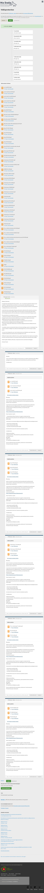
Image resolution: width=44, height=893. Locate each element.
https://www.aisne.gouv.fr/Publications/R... (14, 411)
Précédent (3, 808)
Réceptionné (7, 298)
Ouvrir (6, 88)
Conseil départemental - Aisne (6, 815)
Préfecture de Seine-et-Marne (6, 830)
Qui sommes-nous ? (4, 873)
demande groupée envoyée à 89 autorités (22, 805)
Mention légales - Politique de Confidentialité (8, 875)
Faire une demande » (6, 788)
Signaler (35, 348)
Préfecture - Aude (4, 823)
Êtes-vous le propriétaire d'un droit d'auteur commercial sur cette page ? (13, 856)
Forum (28, 889)
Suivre (10, 20)
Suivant (7, 808)
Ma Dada (8, 4)
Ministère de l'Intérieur (5, 819)
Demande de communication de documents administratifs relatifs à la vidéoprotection (18, 818)
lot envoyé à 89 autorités (28, 13)
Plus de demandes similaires (5, 850)
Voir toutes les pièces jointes (12, 395)
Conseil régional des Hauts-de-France (7, 841)
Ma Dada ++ (3, 799)
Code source (41, 889)
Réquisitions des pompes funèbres (7, 843)
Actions (3, 20)
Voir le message (10, 88)
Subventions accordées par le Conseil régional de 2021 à (12, 839)
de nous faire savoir (38, 16)
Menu (42, 1)
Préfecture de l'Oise (4, 826)
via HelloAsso (15, 881)
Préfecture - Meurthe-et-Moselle (6, 837)
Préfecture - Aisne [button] (11, 353)
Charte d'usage (18, 873)
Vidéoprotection (4, 821)
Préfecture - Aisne (12, 13)
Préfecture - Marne (4, 834)
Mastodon (35, 889)
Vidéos (31, 889)
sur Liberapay (9, 881)
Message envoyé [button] (7, 296)
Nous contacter (11, 873)
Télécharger (16, 382)
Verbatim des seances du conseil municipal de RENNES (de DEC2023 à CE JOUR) (16, 847)
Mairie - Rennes (3, 848)
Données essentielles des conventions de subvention (11, 814)
